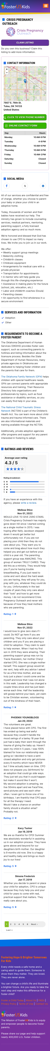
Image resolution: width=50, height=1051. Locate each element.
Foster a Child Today (12, 1000)
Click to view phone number (26, 117)
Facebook (7, 186)
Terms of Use (26, 1003)
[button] (25, 81)
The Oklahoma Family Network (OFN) (21, 376)
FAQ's (41, 1000)
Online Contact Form (23, 125)
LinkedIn (43, 186)
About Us (31, 1000)
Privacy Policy (9, 1003)
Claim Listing (25, 42)
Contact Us (41, 1003)
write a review (28, 502)
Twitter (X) (25, 186)
